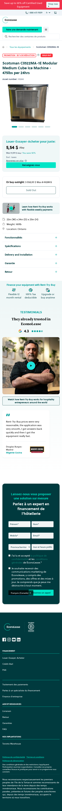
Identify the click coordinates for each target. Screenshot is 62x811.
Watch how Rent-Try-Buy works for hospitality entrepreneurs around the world (31, 401)
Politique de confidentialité (13, 757)
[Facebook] (4, 639)
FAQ (4, 729)
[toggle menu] (46, 29)
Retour (5, 717)
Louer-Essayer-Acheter (13, 657)
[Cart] (56, 13)
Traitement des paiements (15, 684)
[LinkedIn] (18, 639)
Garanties (7, 723)
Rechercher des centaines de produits (27, 36)
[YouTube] (14, 639)
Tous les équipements (20, 47)
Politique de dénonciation (13, 760)
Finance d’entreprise (12, 696)
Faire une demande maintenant (22, 29)
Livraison (6, 711)
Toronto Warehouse (11, 743)
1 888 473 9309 (35, 12)
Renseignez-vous (31, 165)
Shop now (53, 3)
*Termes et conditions (35, 757)
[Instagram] (9, 639)
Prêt (4, 669)
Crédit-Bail (7, 663)
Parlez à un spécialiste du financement (21, 690)
